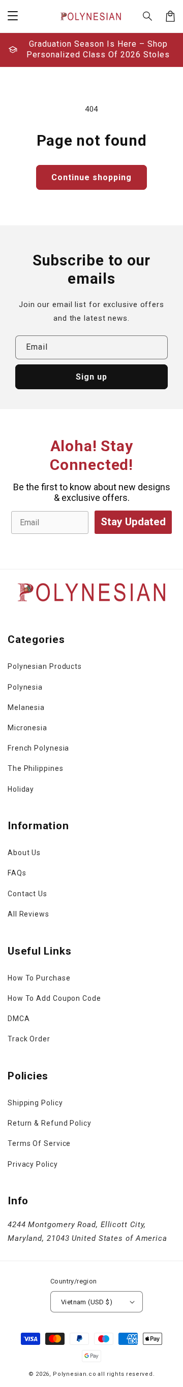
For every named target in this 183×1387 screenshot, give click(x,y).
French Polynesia (38, 748)
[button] (148, 16)
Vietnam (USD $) (86, 1302)
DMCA (19, 1018)
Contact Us (27, 894)
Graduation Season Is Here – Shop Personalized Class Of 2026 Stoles (98, 49)
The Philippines (36, 768)
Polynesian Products (45, 666)
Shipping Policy (35, 1103)
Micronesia (27, 728)
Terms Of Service (39, 1143)
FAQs (17, 873)
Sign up (91, 377)
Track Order (29, 1039)
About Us (24, 853)
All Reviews (28, 914)
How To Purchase (39, 978)
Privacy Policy (33, 1164)
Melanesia (26, 707)
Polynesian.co (74, 1374)
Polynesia (25, 687)
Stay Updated (133, 522)
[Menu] (13, 16)
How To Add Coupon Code (54, 998)
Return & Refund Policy (50, 1123)
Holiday (21, 789)
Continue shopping (91, 177)
